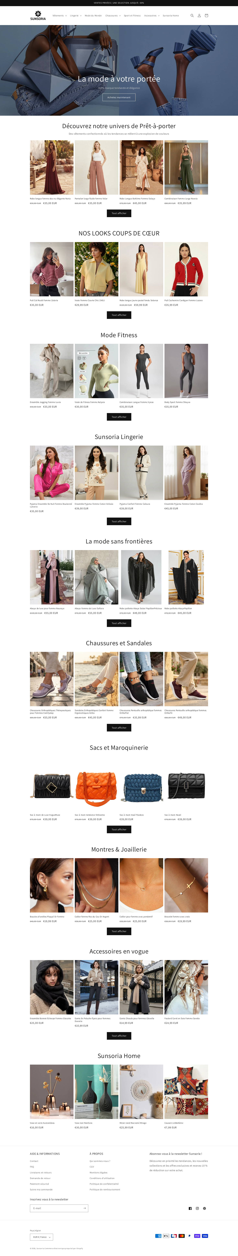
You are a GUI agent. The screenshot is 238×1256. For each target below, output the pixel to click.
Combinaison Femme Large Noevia (181, 198)
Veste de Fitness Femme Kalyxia (90, 402)
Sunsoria (40, 1248)
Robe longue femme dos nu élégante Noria (50, 198)
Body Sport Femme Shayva (177, 402)
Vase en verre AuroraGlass (42, 1123)
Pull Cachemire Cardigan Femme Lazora (183, 300)
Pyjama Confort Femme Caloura (135, 504)
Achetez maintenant (119, 97)
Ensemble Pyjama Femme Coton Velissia (94, 504)
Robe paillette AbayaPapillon (178, 608)
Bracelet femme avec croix (177, 916)
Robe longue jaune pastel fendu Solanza (139, 300)
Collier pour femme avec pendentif (136, 916)
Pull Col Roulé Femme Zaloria (44, 300)
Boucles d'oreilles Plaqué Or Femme (47, 916)
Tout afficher (119, 213)
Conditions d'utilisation (102, 1178)
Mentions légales (99, 1172)
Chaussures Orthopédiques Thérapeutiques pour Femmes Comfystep (50, 711)
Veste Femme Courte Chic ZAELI (90, 300)
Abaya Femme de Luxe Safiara (89, 608)
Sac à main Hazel (172, 815)
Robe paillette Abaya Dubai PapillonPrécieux (141, 608)
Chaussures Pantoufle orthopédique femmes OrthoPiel (141, 711)
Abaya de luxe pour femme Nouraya (47, 608)
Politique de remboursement (105, 1189)
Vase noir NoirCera (83, 1123)
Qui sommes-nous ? (100, 1161)
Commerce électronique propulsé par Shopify (64, 1248)
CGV (92, 1166)
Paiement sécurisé (39, 1183)
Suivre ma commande (41, 1189)
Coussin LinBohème (173, 1123)
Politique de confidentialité (104, 1183)
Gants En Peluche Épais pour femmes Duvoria (92, 1020)
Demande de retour (40, 1178)
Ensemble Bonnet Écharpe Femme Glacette (50, 1018)
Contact (34, 1161)
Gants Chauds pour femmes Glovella (137, 1018)
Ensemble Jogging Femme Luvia (45, 402)
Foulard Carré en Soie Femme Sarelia (182, 1018)
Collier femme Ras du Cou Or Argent (92, 916)
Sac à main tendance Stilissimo (90, 815)
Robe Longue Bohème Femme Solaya (137, 198)
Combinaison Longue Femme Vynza (137, 402)
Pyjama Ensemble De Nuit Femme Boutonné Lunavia (51, 505)
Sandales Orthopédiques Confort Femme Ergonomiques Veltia (94, 711)
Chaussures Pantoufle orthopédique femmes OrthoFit (185, 711)
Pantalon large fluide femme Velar (91, 198)
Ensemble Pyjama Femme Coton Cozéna (183, 504)
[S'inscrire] (84, 1208)
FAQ (32, 1166)
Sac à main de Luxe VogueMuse (45, 815)
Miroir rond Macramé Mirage (133, 1123)
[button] (59, 15)
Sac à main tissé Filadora (132, 815)
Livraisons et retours (41, 1172)
